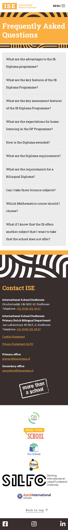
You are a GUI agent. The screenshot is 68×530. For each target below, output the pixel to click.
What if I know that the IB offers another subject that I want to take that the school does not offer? (31, 231)
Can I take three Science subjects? (31, 190)
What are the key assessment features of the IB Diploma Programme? (34, 104)
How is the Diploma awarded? (28, 142)
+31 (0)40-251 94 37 (29, 308)
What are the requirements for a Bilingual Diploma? (29, 173)
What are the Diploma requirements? (33, 156)
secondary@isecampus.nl (17, 370)
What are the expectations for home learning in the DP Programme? (32, 125)
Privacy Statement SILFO (17, 344)
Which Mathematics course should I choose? (33, 207)
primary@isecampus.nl (16, 359)
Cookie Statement (13, 336)
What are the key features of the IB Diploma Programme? (31, 83)
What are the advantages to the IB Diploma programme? (31, 62)
